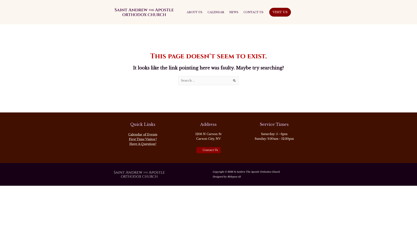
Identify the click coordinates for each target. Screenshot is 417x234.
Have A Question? (142, 144)
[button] (280, 12)
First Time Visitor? (143, 139)
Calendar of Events (142, 134)
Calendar (216, 12)
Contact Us (253, 12)
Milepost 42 (234, 176)
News (233, 12)
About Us (194, 12)
